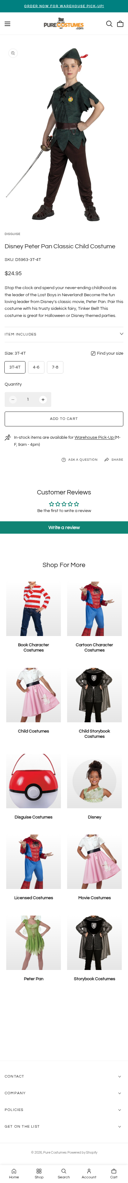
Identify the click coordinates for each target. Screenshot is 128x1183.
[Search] (109, 24)
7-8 (55, 367)
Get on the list (22, 1127)
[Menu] (7, 24)
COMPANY (15, 1093)
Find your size (110, 353)
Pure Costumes (54, 1152)
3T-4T (15, 367)
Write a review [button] (64, 527)
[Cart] (120, 24)
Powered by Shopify (82, 1152)
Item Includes (21, 334)
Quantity (13, 384)
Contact (14, 1076)
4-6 (36, 367)
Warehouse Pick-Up (95, 437)
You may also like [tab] (64, 1028)
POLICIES (14, 1110)
